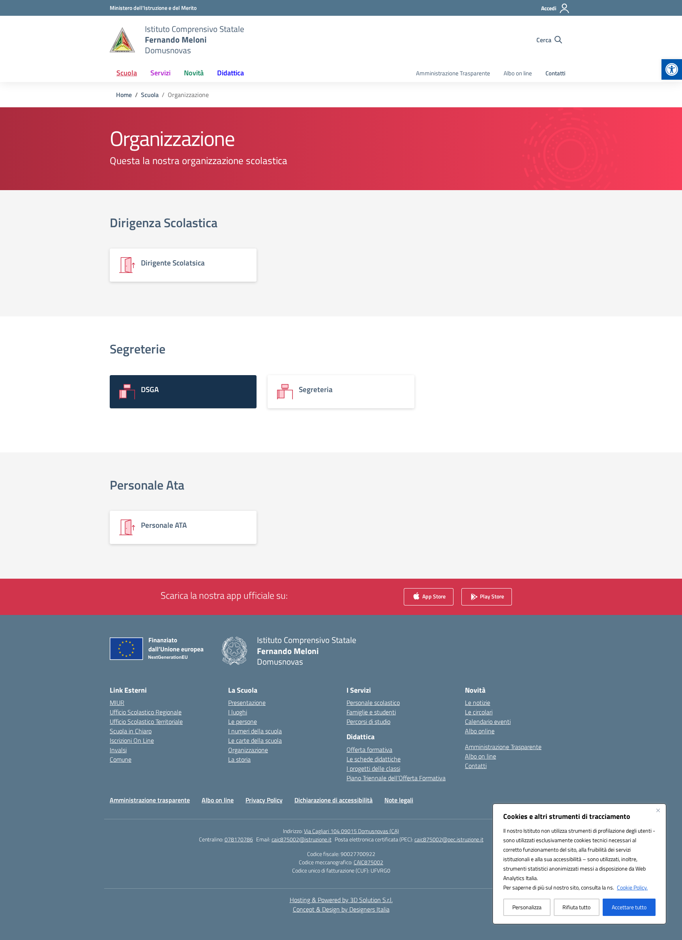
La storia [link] (239, 759)
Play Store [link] (491, 596)
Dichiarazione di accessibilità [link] (333, 800)
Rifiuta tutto (576, 907)
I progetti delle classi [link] (373, 768)
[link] (671, 69)
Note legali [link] (398, 800)
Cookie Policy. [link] (632, 887)
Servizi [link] (160, 72)
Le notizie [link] (477, 702)
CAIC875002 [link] (368, 862)
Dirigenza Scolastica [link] (163, 222)
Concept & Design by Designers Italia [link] (341, 909)
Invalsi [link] (118, 750)
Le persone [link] (242, 721)
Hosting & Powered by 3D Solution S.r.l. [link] (341, 899)
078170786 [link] (239, 839)
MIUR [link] (117, 702)
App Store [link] (433, 596)
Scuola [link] (126, 72)
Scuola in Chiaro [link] (131, 731)
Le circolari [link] (479, 712)
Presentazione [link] (247, 702)
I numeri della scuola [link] (255, 731)
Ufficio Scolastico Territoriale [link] (146, 721)
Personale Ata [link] (147, 484)
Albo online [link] (480, 731)
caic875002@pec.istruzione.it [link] (448, 839)
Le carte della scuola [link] (255, 740)
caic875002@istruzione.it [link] (302, 839)
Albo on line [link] (518, 73)
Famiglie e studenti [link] (371, 712)
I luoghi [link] (237, 712)
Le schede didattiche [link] (374, 759)
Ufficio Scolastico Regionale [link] (146, 712)
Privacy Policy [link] (264, 800)
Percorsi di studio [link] (368, 721)
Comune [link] (120, 759)
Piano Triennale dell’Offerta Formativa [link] (396, 778)
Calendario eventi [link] (488, 721)
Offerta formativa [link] (369, 749)
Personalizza (526, 907)
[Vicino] (658, 810)
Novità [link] (194, 72)
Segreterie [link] (137, 348)
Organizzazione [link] (248, 750)
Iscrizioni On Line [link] (132, 740)
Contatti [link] (555, 73)
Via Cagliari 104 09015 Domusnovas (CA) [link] (351, 831)
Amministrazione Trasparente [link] (453, 73)
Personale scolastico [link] (373, 702)
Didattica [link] (230, 72)
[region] (579, 864)
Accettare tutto (629, 907)
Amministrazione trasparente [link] (150, 800)
